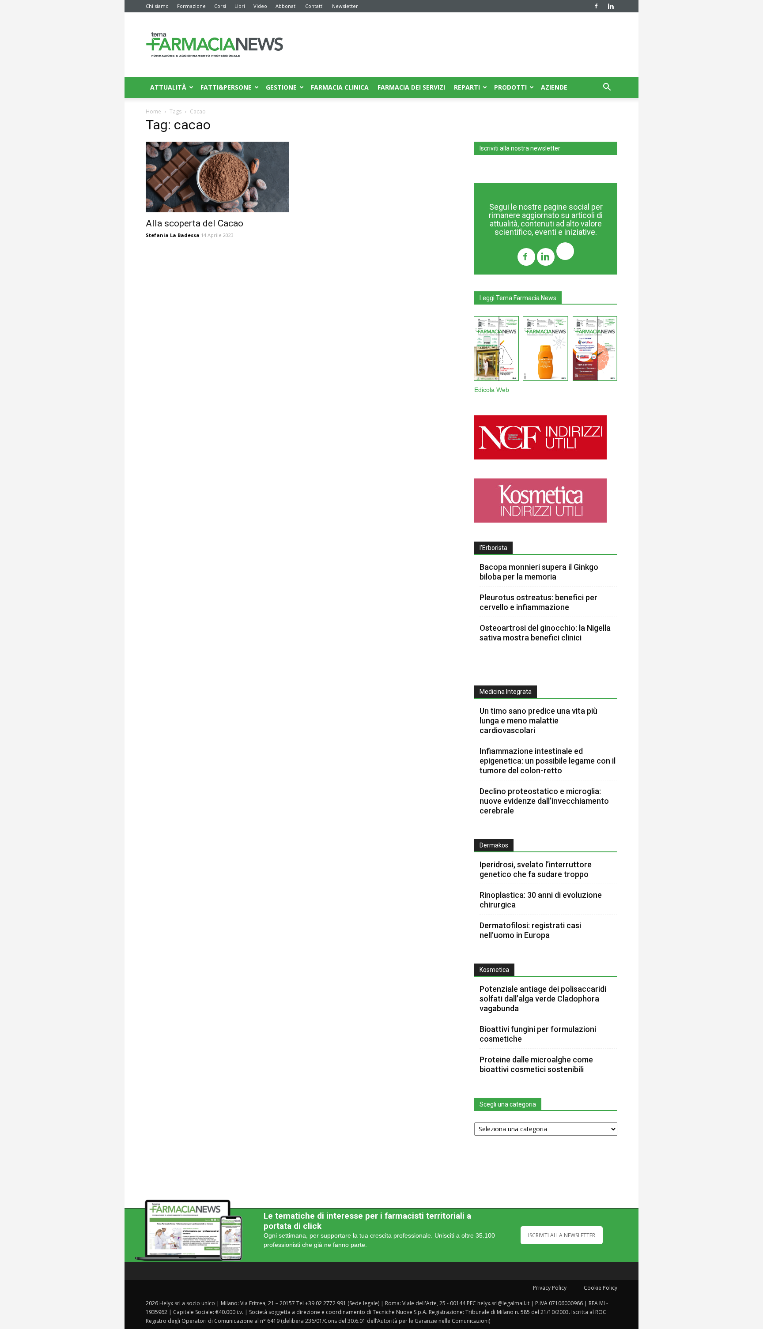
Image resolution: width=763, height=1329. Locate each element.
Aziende (554, 87)
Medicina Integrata (506, 691)
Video (260, 6)
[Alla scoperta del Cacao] (217, 177)
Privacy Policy (550, 1287)
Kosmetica (494, 969)
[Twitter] (565, 252)
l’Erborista (493, 547)
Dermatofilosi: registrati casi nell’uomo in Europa (530, 930)
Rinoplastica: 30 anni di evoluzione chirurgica (541, 899)
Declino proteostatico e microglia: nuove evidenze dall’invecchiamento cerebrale (544, 801)
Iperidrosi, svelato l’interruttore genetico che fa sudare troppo (536, 869)
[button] (606, 88)
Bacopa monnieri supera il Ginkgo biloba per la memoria (539, 571)
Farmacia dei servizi (411, 87)
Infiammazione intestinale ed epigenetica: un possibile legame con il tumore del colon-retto (548, 760)
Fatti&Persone (226, 87)
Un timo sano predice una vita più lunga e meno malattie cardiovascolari (538, 720)
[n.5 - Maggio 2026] (595, 350)
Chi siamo (157, 6)
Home (153, 111)
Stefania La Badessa (173, 235)
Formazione (191, 6)
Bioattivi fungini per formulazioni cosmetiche (538, 1033)
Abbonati (286, 6)
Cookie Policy (600, 1287)
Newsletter (345, 6)
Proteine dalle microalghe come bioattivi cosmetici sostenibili (536, 1064)
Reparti (467, 87)
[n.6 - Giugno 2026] (545, 350)
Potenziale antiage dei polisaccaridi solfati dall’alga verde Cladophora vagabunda (543, 998)
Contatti (314, 6)
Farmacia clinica (340, 87)
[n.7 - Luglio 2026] (496, 350)
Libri (239, 6)
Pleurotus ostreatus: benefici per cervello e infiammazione (538, 602)
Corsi (220, 6)
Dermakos (494, 845)
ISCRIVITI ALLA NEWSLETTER (561, 1235)
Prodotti (510, 87)
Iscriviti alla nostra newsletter (520, 148)
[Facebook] (596, 6)
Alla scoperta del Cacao (194, 223)
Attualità (168, 87)
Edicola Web (491, 390)
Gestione (281, 87)
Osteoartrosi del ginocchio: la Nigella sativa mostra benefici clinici (545, 632)
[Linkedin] (610, 6)
